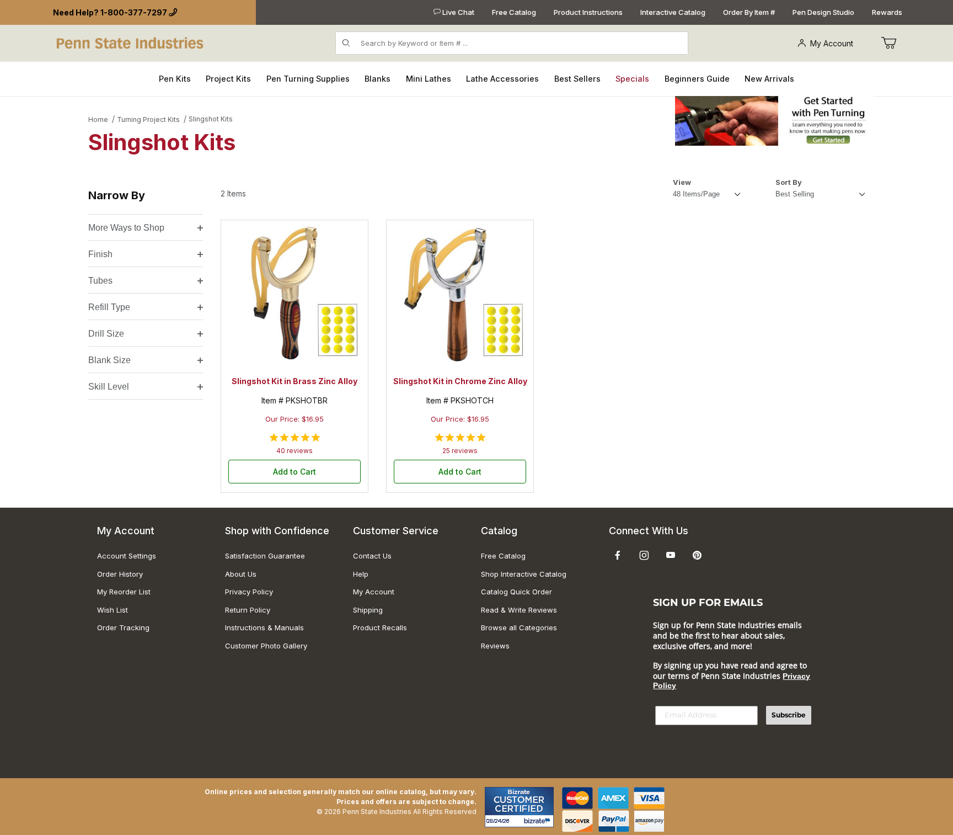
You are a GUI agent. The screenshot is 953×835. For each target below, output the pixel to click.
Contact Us (372, 555)
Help (360, 574)
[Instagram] (644, 555)
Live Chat (457, 12)
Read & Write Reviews (519, 609)
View (682, 182)
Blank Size (109, 360)
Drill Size (106, 333)
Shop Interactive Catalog (523, 574)
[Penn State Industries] (131, 42)
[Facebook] (618, 555)
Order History (120, 574)
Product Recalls (380, 627)
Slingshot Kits (211, 119)
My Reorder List (124, 591)
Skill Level (108, 386)
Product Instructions (588, 12)
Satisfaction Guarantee (265, 555)
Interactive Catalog (672, 12)
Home (98, 119)
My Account (831, 43)
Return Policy (247, 609)
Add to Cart (294, 471)
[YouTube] (670, 555)
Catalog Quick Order (516, 591)
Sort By (788, 182)
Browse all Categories (519, 627)
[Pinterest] (697, 555)
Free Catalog (514, 12)
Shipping (368, 609)
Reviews (495, 645)
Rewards (887, 12)
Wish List (112, 609)
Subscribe (789, 715)
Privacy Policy (249, 591)
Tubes (100, 280)
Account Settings (126, 555)
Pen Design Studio (823, 12)
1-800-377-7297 (133, 12)
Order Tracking (123, 627)
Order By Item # (749, 12)
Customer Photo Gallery (266, 645)
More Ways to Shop (126, 227)
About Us (240, 574)
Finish (100, 254)
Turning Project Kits (148, 119)
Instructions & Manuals (264, 627)
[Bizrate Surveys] (538, 821)
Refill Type (109, 307)
